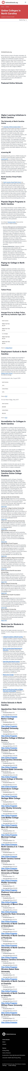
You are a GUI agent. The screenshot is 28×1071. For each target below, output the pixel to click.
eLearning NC (4, 159)
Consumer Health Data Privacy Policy (11, 1057)
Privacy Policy (5, 1050)
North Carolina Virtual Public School (12, 182)
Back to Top (22, 20)
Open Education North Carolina (11, 661)
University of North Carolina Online (12, 126)
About (3, 1042)
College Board (8, 347)
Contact (4, 1044)
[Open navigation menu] (25, 2)
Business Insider (12, 222)
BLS (6, 396)
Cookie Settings (12, 1065)
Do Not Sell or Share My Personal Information (13, 1055)
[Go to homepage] (10, 2)
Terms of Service (6, 1053)
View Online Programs (9, 716)
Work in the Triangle (8, 674)
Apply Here (4, 506)
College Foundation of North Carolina (13, 636)
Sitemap (4, 1065)
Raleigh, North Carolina (6, 373)
